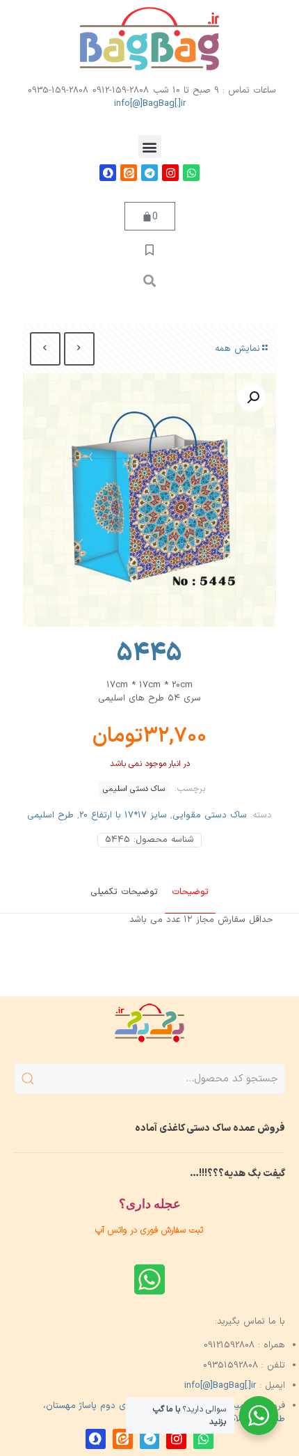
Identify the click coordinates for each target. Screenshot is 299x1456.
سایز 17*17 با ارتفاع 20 (123, 815)
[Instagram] (170, 172)
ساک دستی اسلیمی (134, 789)
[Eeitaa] (128, 172)
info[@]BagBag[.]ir (150, 104)
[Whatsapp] (191, 172)
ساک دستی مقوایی (209, 815)
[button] (149, 146)
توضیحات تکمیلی (124, 892)
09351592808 (230, 1365)
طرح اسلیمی (50, 815)
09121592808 (229, 1345)
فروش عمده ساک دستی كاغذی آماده (210, 1128)
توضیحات (190, 892)
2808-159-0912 (120, 90)
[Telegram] (149, 172)
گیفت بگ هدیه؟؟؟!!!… (237, 1173)
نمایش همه (237, 349)
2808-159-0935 (58, 90)
